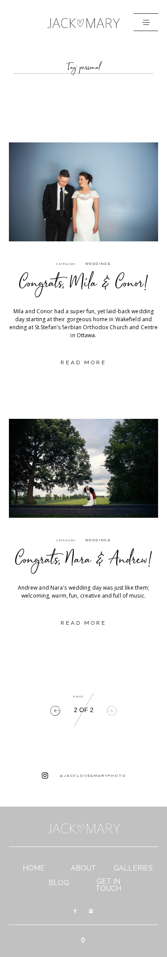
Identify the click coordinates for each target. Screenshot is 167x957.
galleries (133, 868)
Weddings (98, 263)
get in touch (108, 885)
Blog (59, 882)
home (34, 868)
